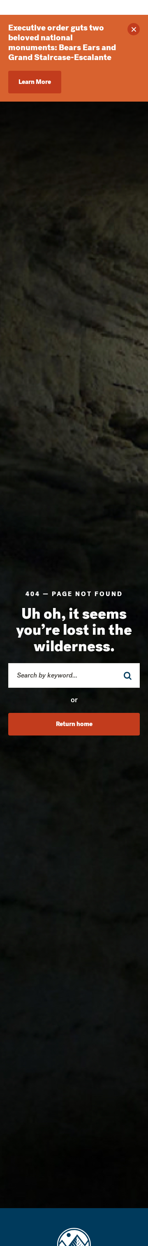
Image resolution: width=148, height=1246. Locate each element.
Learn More (34, 82)
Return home (74, 724)
